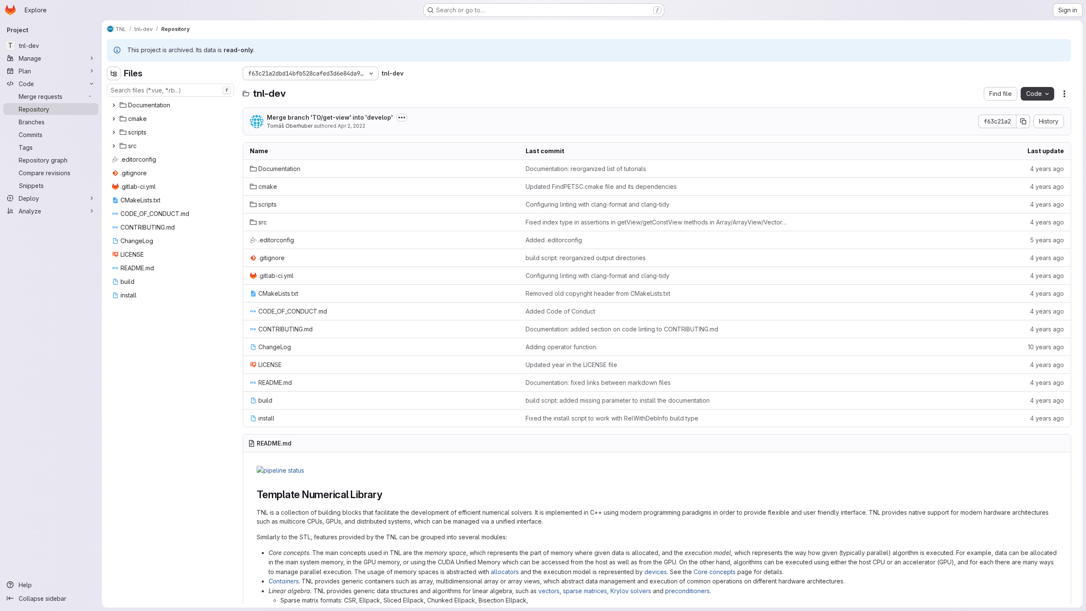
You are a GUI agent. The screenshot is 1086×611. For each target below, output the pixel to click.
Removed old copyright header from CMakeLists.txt (598, 293)
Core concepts (715, 571)
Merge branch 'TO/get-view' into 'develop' (330, 117)
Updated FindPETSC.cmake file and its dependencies (601, 186)
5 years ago (1047, 240)
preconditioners (687, 590)
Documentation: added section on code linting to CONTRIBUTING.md (622, 329)
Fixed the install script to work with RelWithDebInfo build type (612, 418)
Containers (284, 581)
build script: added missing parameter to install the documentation (618, 400)
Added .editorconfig (554, 240)
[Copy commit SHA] (1023, 121)
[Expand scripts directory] (114, 132)
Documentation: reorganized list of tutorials (586, 168)
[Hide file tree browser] (113, 73)
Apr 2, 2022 (351, 126)
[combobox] (170, 90)
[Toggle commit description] (401, 117)
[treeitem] (171, 105)
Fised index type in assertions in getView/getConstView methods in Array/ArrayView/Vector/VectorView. (657, 222)
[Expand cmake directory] (114, 119)
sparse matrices (585, 590)
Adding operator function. (561, 346)
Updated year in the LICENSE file (571, 364)
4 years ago (1047, 168)
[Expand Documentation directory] (114, 105)
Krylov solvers (630, 590)
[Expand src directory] (114, 146)
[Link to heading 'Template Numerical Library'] (387, 494)
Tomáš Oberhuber (290, 126)
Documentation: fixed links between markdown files (598, 382)
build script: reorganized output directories (586, 257)
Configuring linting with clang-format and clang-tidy (597, 204)
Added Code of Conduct (560, 311)
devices (655, 571)
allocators (505, 571)
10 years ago (1046, 346)
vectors (549, 590)
